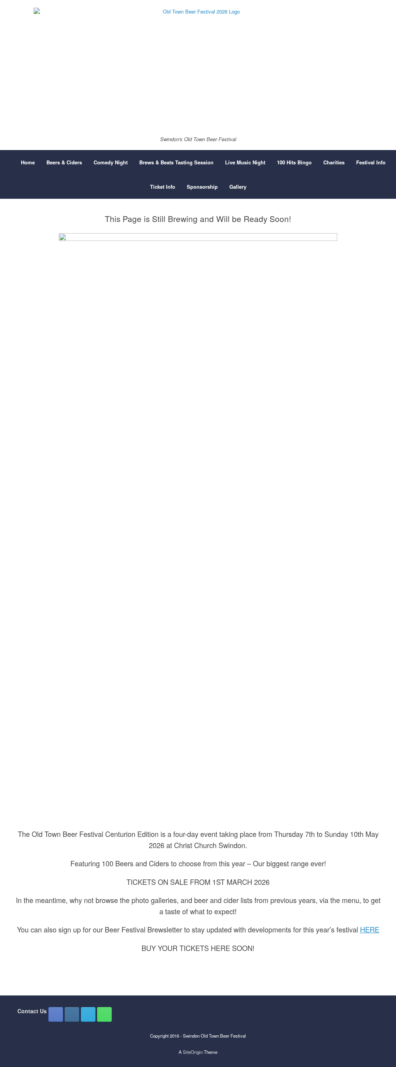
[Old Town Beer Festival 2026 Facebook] (55, 1014)
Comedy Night (111, 162)
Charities (334, 162)
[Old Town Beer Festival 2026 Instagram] (72, 1014)
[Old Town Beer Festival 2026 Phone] (104, 1014)
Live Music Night (245, 162)
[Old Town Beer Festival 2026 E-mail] (88, 1014)
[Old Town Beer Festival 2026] (198, 69)
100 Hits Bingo (294, 162)
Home (28, 162)
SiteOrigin (193, 1052)
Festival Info (371, 162)
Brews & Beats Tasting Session (176, 162)
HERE (369, 929)
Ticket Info (162, 186)
